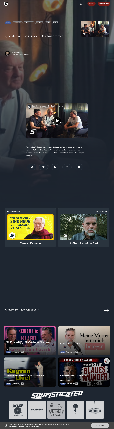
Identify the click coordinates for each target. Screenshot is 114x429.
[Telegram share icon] (31, 167)
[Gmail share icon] (67, 167)
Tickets (91, 4)
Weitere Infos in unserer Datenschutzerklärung (24, 426)
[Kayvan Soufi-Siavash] (7, 53)
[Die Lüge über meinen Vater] (84, 340)
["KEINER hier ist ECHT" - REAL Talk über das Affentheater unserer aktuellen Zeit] (30, 340)
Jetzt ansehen (16, 352)
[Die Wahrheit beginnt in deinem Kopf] (84, 372)
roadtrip (48, 22)
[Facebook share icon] (55, 167)
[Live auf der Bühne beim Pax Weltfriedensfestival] (30, 372)
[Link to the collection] (105, 310)
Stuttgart (55, 22)
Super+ (8, 22)
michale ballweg (29, 22)
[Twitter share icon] (43, 167)
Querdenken (39, 22)
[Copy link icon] (78, 167)
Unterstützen (104, 4)
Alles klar (100, 425)
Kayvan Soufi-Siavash (16, 52)
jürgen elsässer (17, 22)
